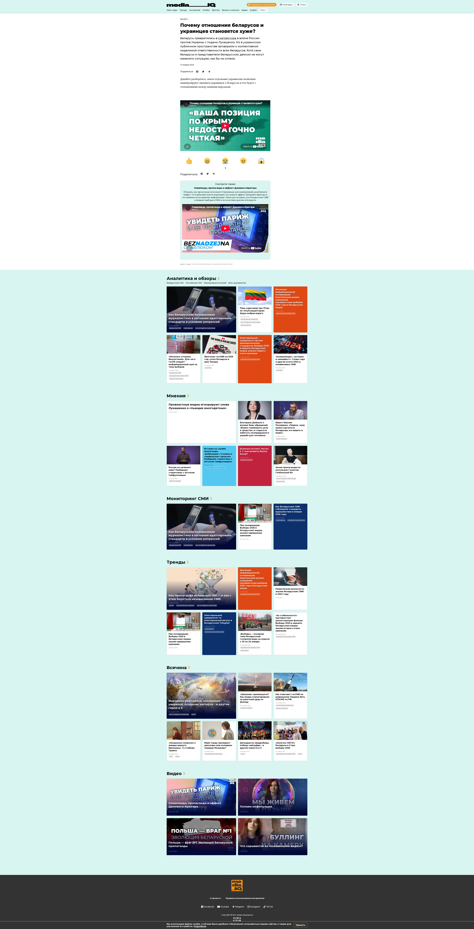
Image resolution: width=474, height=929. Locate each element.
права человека (281, 439)
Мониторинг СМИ (188, 498)
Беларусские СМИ (175, 283)
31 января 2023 (187, 65)
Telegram (239, 907)
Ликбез (206, 10)
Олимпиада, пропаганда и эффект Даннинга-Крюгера (225, 188)
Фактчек (216, 10)
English (253, 10)
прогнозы (208, 368)
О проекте (215, 898)
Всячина (177, 667)
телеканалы (244, 650)
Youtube (225, 907)
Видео (245, 10)
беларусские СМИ (175, 328)
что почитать (280, 481)
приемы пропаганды (176, 379)
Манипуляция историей (215, 283)
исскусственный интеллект (185, 605)
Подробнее (200, 926)
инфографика (188, 328)
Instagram (255, 907)
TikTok (269, 907)
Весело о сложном (230, 10)
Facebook (209, 907)
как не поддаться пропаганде (205, 328)
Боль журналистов (237, 283)
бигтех (171, 605)
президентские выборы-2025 (285, 313)
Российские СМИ (194, 283)
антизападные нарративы (249, 319)
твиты (194, 714)
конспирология (246, 325)
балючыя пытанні (246, 460)
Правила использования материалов (245, 898)
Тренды (183, 10)
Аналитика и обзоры (191, 278)
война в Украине (175, 481)
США (171, 756)
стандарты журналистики (296, 520)
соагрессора (227, 38)
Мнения (176, 395)
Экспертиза (194, 10)
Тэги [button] (262, 10)
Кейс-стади (172, 10)
